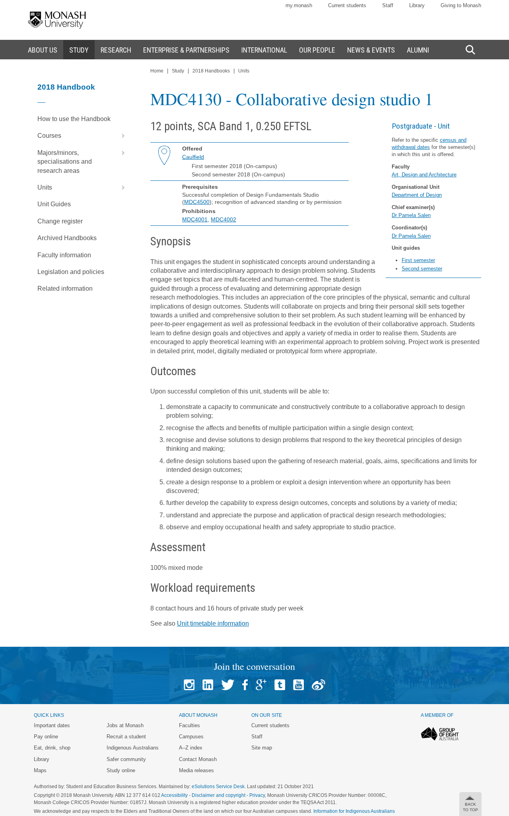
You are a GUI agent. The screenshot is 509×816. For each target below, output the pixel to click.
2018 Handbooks (211, 71)
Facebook (245, 684)
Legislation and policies (70, 271)
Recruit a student (126, 737)
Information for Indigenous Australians (354, 811)
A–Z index (190, 748)
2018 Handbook (66, 87)
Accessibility (174, 795)
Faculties (189, 725)
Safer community (126, 759)
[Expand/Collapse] (120, 135)
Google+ (261, 684)
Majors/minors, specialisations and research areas (64, 161)
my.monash (299, 5)
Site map (261, 748)
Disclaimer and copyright (218, 795)
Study (178, 71)
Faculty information (64, 255)
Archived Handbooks (67, 238)
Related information (65, 288)
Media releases (196, 770)
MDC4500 (197, 202)
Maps (40, 770)
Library (417, 5)
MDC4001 (195, 219)
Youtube (298, 684)
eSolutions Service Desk (218, 786)
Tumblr (279, 684)
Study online (121, 770)
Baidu (318, 684)
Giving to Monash (461, 5)
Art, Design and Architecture (424, 175)
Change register (60, 221)
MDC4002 (223, 219)
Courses (49, 135)
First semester (418, 260)
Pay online (46, 737)
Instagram (189, 684)
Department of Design (417, 195)
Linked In (207, 684)
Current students (347, 5)
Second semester (422, 269)
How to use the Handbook (74, 118)
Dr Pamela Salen (411, 215)
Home (156, 71)
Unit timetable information (213, 623)
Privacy (257, 795)
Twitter (227, 684)
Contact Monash (198, 759)
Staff (387, 5)
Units (44, 187)
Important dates (52, 725)
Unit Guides (54, 204)
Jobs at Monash (125, 725)
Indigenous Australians (133, 748)
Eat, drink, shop (52, 748)
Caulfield (193, 157)
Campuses (191, 737)
